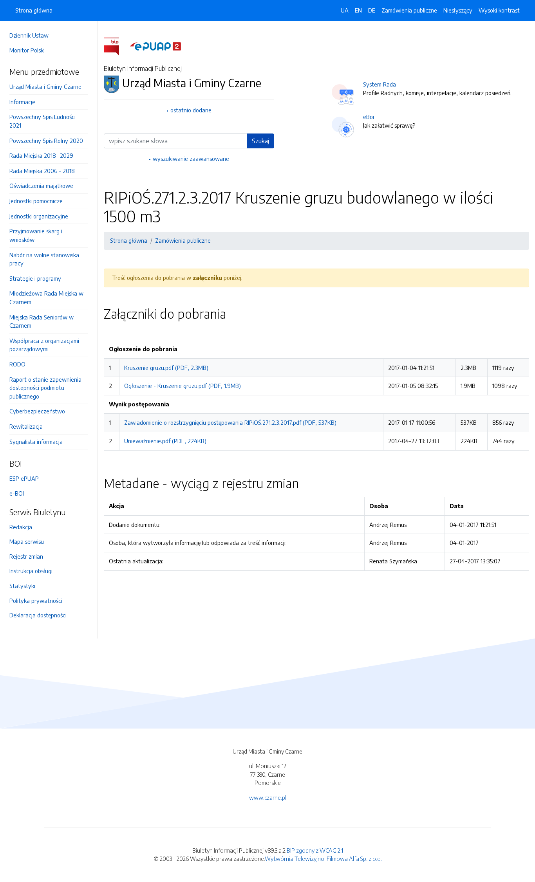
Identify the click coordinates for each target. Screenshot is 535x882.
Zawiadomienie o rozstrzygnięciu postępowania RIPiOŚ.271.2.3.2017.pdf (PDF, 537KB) (230, 422)
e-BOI (16, 493)
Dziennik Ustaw (29, 35)
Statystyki (22, 585)
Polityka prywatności (35, 600)
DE (371, 10)
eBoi (368, 116)
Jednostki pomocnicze (36, 200)
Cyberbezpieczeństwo (37, 411)
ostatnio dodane (190, 110)
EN (358, 10)
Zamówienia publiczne (409, 10)
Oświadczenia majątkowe (41, 185)
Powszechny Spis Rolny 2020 (46, 140)
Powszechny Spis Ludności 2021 (42, 121)
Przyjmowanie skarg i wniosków (35, 235)
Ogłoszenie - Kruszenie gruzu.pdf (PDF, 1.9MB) (182, 385)
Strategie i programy (35, 278)
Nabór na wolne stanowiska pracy (44, 259)
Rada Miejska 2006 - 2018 (42, 170)
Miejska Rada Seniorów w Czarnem (41, 321)
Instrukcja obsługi (30, 570)
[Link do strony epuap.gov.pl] (155, 45)
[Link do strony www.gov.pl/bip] (116, 45)
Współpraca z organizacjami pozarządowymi (44, 345)
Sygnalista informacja (36, 441)
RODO (17, 364)
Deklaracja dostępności (38, 615)
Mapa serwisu (26, 541)
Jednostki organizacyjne (38, 216)
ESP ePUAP (24, 478)
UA (345, 10)
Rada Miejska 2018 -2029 (41, 155)
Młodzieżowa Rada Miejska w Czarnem (46, 297)
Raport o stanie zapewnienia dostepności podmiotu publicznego (45, 388)
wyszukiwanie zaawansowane (191, 158)
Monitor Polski (27, 50)
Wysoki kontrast (499, 10)
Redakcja (20, 526)
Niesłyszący (457, 10)
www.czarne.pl (267, 797)
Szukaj (260, 141)
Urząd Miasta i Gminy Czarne (45, 86)
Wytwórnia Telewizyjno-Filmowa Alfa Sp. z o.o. (323, 858)
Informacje (22, 101)
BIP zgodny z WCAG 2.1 (315, 850)
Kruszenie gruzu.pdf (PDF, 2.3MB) (166, 367)
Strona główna (33, 10)
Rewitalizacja (26, 426)
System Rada (379, 84)
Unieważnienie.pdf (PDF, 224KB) (165, 440)
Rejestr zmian (26, 556)
